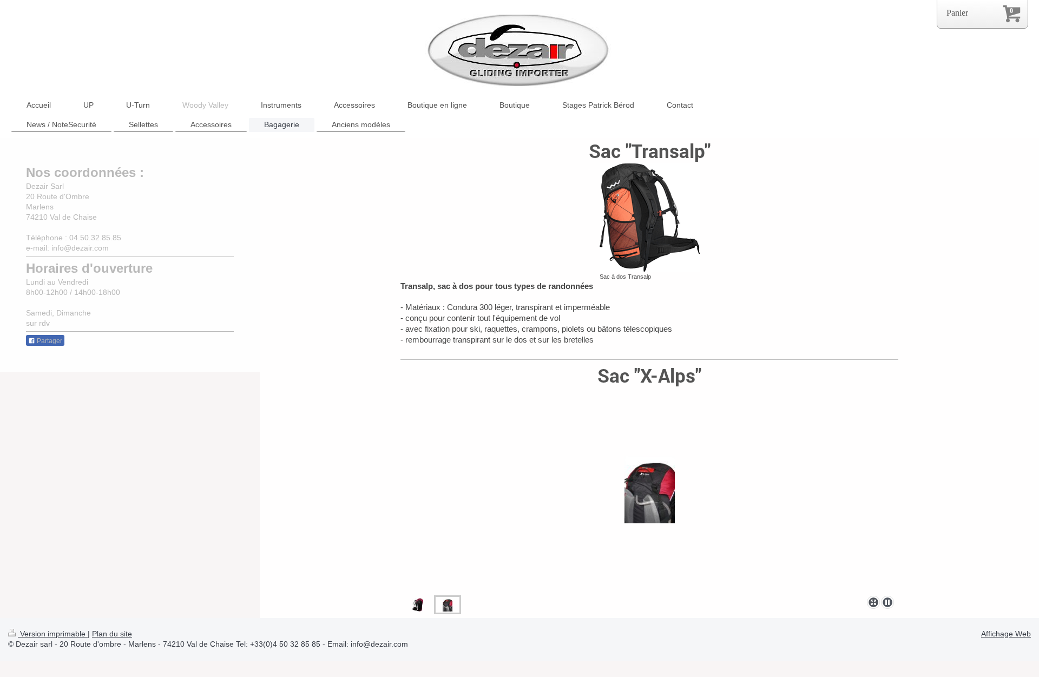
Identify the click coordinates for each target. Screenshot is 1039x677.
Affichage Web (1006, 633)
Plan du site (112, 633)
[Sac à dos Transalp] (650, 217)
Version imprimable (53, 633)
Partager (48, 341)
